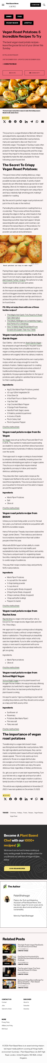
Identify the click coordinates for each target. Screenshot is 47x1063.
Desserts (6, 975)
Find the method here (11, 606)
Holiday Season (12, 23)
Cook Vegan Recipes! (17, 868)
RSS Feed (5, 1029)
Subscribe (36, 5)
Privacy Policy (6, 1022)
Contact (4, 1002)
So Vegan (6, 440)
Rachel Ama (7, 619)
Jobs (3, 1005)
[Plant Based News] (3, 5)
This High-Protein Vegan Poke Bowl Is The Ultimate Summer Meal (30, 945)
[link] (12, 6)
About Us (26, 1002)
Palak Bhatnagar (11, 55)
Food (20, 16)
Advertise (26, 1009)
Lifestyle (28, 23)
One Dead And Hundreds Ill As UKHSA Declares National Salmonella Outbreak (31, 958)
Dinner (8, 16)
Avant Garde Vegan (33, 343)
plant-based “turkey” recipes (14, 280)
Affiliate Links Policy (7, 1025)
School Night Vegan (10, 680)
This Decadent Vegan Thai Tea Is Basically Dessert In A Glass (29, 969)
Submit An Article (7, 1009)
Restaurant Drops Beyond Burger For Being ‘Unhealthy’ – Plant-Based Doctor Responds (30, 981)
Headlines (7, 963)
